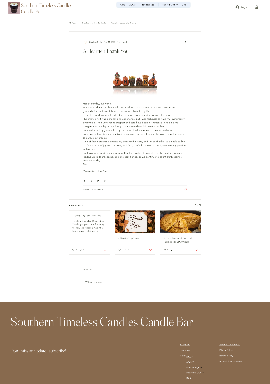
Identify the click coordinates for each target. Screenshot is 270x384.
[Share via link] (105, 180)
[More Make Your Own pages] (177, 4)
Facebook (185, 350)
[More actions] (185, 42)
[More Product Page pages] (155, 4)
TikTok (183, 355)
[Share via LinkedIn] (98, 180)
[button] (256, 7)
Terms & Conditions (229, 344)
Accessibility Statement (231, 361)
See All (198, 205)
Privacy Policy (226, 350)
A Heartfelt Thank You (128, 238)
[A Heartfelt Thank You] (135, 221)
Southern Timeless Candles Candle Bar (101, 321)
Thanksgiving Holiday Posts (94, 23)
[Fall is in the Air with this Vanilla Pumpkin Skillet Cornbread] (180, 221)
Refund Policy (226, 355)
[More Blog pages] (187, 4)
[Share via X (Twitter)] (91, 180)
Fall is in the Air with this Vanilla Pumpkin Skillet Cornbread (178, 240)
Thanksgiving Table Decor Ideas (86, 215)
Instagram (185, 344)
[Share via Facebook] (84, 180)
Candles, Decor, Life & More (123, 23)
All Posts (72, 23)
